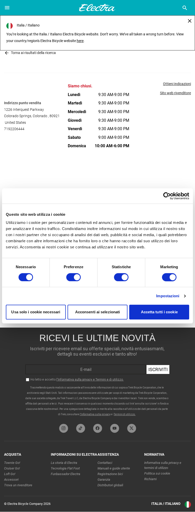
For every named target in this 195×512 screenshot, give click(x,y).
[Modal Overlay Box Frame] (97, 374)
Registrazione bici (110, 474)
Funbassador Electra (65, 474)
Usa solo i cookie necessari (35, 312)
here (80, 41)
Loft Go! (9, 474)
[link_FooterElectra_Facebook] (97, 428)
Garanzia (104, 479)
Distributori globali (110, 485)
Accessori (11, 479)
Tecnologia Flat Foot (65, 468)
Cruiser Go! (12, 468)
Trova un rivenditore (18, 485)
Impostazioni (167, 296)
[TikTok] (80, 428)
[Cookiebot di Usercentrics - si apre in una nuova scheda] (167, 196)
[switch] (73, 277)
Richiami (150, 479)
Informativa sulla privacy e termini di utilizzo (162, 465)
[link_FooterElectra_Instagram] (63, 428)
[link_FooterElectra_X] (131, 428)
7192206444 (14, 129)
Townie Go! (12, 463)
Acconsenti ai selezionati (97, 312)
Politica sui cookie (157, 473)
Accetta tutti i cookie (159, 312)
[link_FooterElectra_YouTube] (114, 428)
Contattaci (105, 463)
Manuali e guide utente (114, 468)
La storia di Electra (64, 463)
